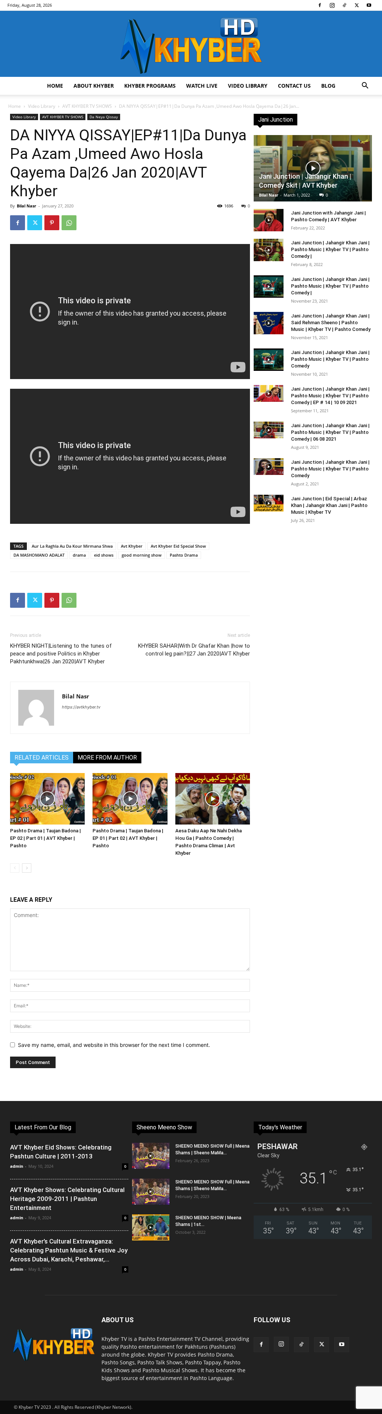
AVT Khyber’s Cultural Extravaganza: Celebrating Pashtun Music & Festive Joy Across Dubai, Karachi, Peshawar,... (69, 1250)
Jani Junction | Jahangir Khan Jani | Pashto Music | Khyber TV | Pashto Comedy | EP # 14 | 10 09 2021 (330, 395)
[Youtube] (369, 5)
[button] (365, 86)
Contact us (294, 85)
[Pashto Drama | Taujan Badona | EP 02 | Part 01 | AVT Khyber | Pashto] (47, 799)
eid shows (103, 555)
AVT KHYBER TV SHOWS (87, 106)
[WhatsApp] (69, 222)
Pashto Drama (184, 555)
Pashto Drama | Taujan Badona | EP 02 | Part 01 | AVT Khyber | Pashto (45, 838)
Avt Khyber (132, 546)
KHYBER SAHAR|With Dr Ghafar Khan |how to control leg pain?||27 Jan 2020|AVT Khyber (194, 649)
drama (79, 555)
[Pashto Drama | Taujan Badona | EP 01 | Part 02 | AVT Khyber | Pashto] (130, 799)
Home (55, 85)
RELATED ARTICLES (42, 757)
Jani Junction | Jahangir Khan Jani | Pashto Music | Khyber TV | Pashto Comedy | (330, 249)
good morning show (142, 555)
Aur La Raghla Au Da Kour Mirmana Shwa (72, 546)
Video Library (247, 85)
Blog (328, 85)
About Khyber (93, 85)
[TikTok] (344, 5)
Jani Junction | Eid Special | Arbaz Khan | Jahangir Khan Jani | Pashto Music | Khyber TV (329, 505)
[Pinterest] (51, 222)
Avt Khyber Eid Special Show (178, 546)
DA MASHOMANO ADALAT (39, 555)
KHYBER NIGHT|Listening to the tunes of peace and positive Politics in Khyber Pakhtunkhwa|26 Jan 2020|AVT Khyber (61, 653)
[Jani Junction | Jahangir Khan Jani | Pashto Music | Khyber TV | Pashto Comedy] (269, 359)
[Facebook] (319, 5)
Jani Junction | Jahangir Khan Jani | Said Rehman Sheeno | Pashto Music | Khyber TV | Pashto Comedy (330, 322)
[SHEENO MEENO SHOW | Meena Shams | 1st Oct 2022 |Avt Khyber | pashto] (150, 1227)
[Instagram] (332, 5)
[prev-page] (14, 868)
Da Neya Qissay (104, 116)
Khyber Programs (150, 85)
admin (16, 1166)
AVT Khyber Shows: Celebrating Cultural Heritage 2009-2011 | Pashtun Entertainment (67, 1198)
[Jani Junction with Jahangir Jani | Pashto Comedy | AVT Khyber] (269, 220)
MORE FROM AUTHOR (107, 757)
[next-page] (26, 868)
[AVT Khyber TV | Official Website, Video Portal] (191, 44)
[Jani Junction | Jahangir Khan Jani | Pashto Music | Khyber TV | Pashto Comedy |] (269, 250)
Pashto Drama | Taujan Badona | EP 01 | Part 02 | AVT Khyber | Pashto (128, 838)
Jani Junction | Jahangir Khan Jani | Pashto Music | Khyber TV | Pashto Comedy (330, 359)
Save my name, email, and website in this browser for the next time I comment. (114, 1045)
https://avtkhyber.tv (81, 707)
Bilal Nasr (26, 206)
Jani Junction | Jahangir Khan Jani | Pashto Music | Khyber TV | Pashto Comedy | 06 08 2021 (330, 432)
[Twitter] (356, 5)
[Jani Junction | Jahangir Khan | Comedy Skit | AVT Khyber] (313, 168)
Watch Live (201, 85)
